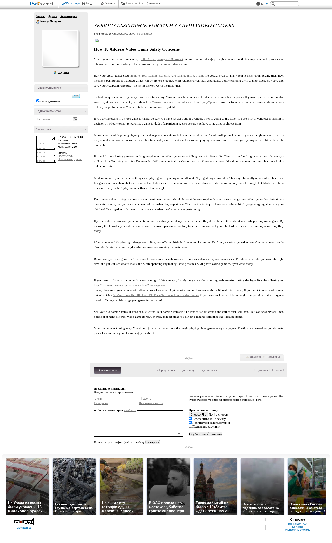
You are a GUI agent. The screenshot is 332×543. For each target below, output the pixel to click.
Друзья (52, 16)
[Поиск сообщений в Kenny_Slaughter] (76, 96)
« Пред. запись (166, 370)
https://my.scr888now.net (167, 59)
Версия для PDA (297, 523)
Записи (40, 16)
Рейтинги (110, 3)
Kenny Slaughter (38, 22)
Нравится (255, 356)
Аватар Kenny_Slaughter (60, 48)
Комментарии (68, 16)
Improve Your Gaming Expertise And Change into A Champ (167, 75)
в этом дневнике (49, 101)
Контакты (297, 526)
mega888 (99, 80)
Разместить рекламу (297, 529)
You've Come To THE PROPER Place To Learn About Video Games (156, 295)
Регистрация (73, 3)
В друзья (63, 72)
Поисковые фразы (70, 159)
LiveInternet (42, 4)
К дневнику (187, 370)
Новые (278, 370)
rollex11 (146, 59)
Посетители (65, 156)
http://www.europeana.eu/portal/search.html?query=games (181, 102)
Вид (264, 4)
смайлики (130, 410)
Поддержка (258, 4)
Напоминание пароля (151, 403)
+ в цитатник (144, 33)
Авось (129, 3)
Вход (89, 3)
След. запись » (208, 370)
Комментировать (107, 370)
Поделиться (273, 356)
